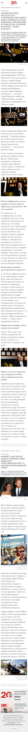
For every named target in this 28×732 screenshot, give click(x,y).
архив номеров (17, 711)
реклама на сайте (20, 694)
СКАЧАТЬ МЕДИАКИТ (20, 691)
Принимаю (14, 728)
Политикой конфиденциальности (13, 724)
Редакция (17, 699)
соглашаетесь (11, 722)
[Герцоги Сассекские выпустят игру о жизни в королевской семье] (14, 549)
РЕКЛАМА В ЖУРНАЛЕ (17, 697)
